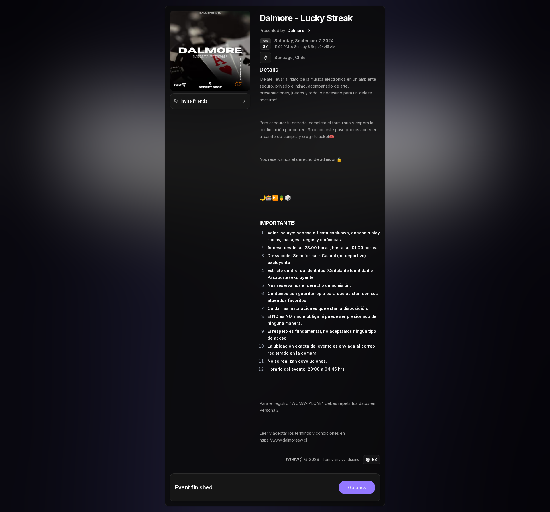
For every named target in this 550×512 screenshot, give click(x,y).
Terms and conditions (341, 459)
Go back (357, 487)
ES (374, 459)
